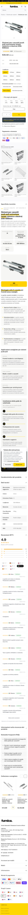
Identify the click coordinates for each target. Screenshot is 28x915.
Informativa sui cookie (13, 461)
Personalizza (8, 464)
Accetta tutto (19, 464)
